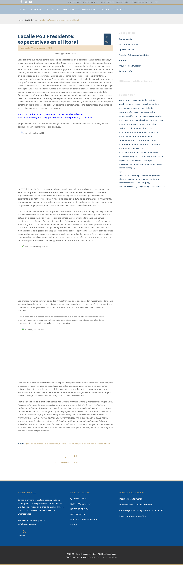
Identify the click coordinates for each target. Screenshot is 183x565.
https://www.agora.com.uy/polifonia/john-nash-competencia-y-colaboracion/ (58, 117)
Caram (141, 108)
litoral (134, 140)
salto (121, 172)
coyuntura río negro (128, 112)
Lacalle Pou (65, 443)
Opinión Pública (31, 20)
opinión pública (138, 144)
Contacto (22, 535)
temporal (131, 186)
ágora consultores (34, 443)
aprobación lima (151, 104)
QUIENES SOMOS (74, 2)
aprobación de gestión (144, 100)
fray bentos (132, 128)
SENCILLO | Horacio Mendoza (103, 557)
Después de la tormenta (130, 498)
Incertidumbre (126, 132)
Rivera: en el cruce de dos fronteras (135, 504)
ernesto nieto (125, 124)
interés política (144, 136)
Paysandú (157, 144)
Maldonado (124, 144)
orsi (149, 144)
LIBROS (156, 2)
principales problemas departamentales (138, 152)
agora (122, 100)
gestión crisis (145, 128)
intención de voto (127, 136)
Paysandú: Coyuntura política (132, 516)
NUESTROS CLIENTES (90, 2)
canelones (132, 108)
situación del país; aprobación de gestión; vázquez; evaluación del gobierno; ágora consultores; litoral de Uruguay (139, 179)
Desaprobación (126, 116)
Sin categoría (125, 71)
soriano (122, 186)
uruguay (141, 186)
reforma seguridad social (151, 156)
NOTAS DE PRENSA (107, 2)
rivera (138, 160)
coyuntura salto (147, 112)
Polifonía (123, 60)
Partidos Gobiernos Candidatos (134, 55)
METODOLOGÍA (122, 2)
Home (20, 20)
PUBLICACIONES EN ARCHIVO (141, 2)
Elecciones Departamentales (148, 116)
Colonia (149, 108)
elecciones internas (128, 120)
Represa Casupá (126, 160)
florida (122, 128)
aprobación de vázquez (130, 104)
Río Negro (147, 160)
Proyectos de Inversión (130, 65)
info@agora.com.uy (28, 524)
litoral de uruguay (147, 140)
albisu (129, 100)
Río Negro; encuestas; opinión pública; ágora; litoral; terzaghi (141, 166)
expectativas (51, 443)
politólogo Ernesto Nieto (97, 443)
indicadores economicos (146, 132)
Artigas (122, 108)
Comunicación (125, 39)
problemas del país (128, 156)
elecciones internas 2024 (151, 120)
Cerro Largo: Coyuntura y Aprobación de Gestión (141, 510)
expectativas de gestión (144, 124)
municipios (77, 443)
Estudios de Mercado (129, 44)
